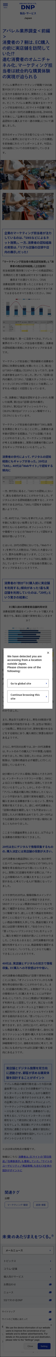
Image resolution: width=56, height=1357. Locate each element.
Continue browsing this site (25, 696)
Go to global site (21, 683)
